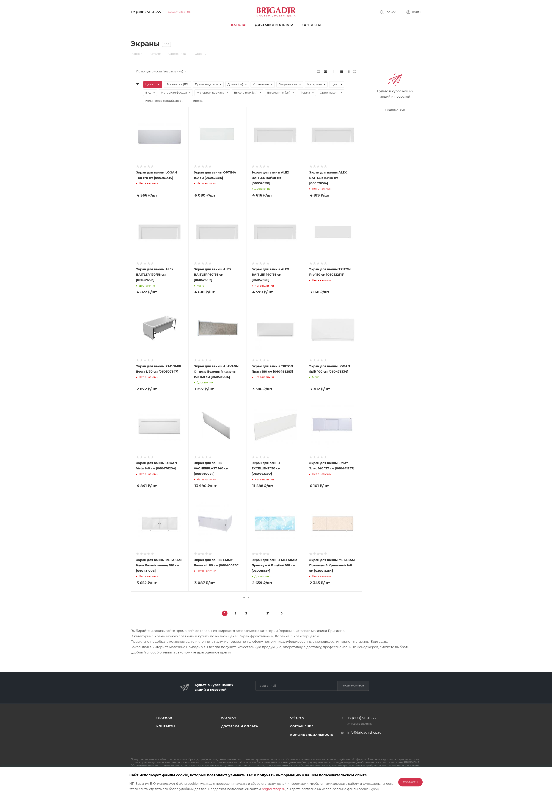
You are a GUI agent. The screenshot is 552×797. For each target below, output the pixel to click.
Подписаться (353, 685)
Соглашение (302, 726)
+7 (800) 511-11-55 (146, 12)
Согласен (410, 782)
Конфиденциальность (311, 734)
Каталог (229, 717)
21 (268, 613)
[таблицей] (355, 71)
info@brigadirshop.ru (364, 732)
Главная (164, 717)
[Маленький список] (318, 71)
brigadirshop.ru (273, 789)
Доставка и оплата (239, 726)
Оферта (297, 717)
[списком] (348, 71)
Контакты (165, 726)
